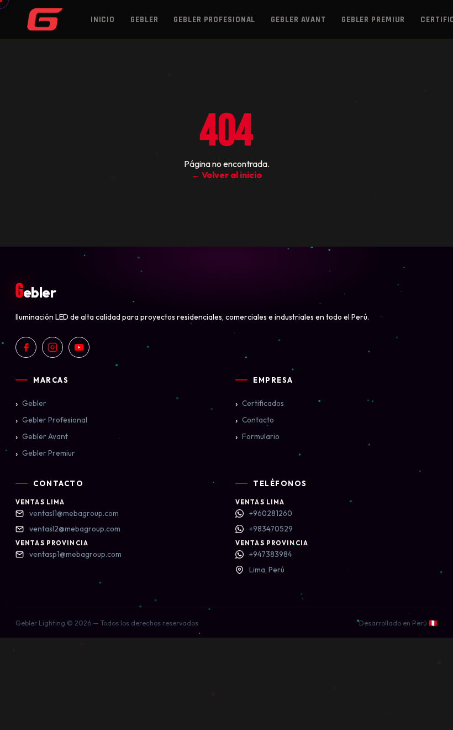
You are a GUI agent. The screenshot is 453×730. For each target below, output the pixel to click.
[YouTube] (79, 347)
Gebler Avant (298, 19)
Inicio (103, 19)
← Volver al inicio (226, 174)
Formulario (257, 436)
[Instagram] (52, 347)
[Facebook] (25, 347)
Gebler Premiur (373, 19)
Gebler (144, 19)
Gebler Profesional (214, 19)
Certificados (259, 403)
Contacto (254, 419)
